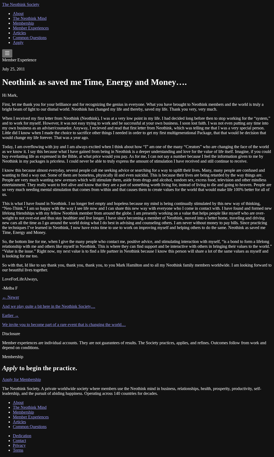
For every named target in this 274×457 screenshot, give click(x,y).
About (18, 13)
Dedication (22, 435)
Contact (19, 440)
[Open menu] (7, 53)
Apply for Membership (21, 379)
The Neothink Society (20, 4)
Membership (23, 23)
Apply (18, 42)
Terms (18, 450)
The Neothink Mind (30, 18)
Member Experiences (31, 28)
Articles (19, 33)
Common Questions (30, 37)
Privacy (19, 445)
